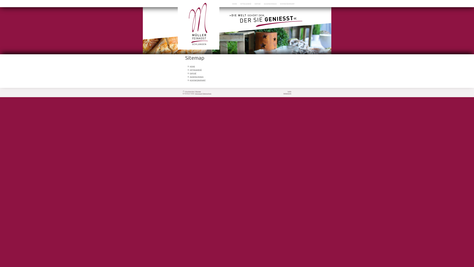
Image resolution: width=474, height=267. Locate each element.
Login (289, 91)
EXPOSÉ (193, 73)
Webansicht (287, 93)
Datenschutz (207, 94)
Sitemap (198, 91)
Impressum (198, 94)
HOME (192, 66)
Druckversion (190, 91)
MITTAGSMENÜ (196, 70)
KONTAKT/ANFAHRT (198, 80)
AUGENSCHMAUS (196, 77)
